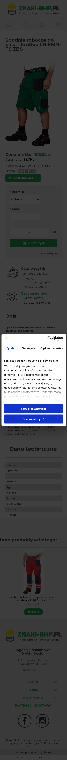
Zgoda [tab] (10, 348)
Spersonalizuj (31, 419)
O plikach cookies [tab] (51, 348)
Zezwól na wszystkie (33, 408)
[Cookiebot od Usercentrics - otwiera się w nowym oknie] (48, 338)
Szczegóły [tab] (28, 348)
